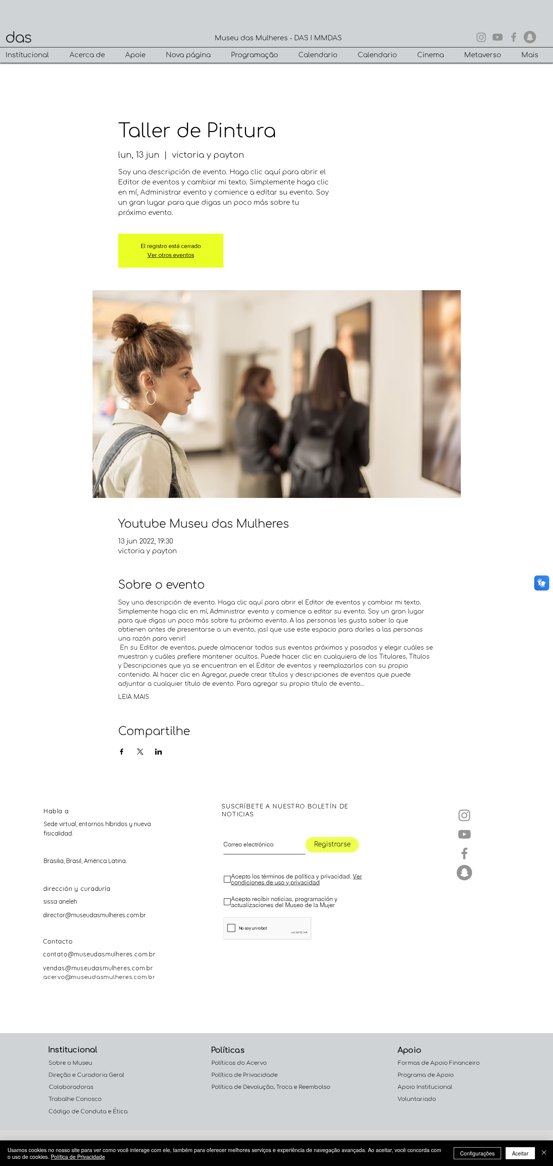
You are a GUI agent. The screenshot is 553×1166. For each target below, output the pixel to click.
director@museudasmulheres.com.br (94, 915)
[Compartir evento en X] (140, 752)
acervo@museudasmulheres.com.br (99, 977)
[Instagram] (481, 37)
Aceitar (520, 1153)
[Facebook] (513, 37)
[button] (32, 55)
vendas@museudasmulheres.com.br (98, 968)
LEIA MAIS (133, 697)
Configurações (477, 1153)
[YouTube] (497, 37)
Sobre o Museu (70, 1063)
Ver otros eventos (170, 255)
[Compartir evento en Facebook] (121, 752)
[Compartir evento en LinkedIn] (158, 752)
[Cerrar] (543, 1153)
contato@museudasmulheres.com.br (99, 954)
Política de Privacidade (78, 1156)
